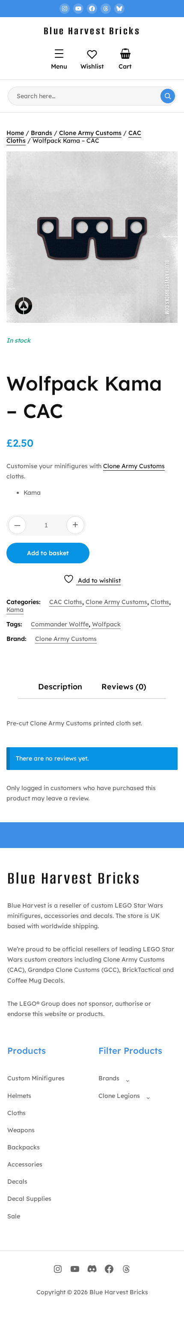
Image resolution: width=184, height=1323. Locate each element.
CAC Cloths (65, 602)
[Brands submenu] (126, 1078)
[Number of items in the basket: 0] (125, 53)
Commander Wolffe (60, 624)
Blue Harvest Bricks (92, 31)
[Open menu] (59, 53)
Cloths (160, 602)
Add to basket (48, 553)
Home (15, 133)
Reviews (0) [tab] (123, 687)
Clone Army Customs (90, 133)
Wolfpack (106, 624)
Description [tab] (60, 687)
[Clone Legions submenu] (146, 1096)
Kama (15, 609)
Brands (41, 133)
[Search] (167, 96)
